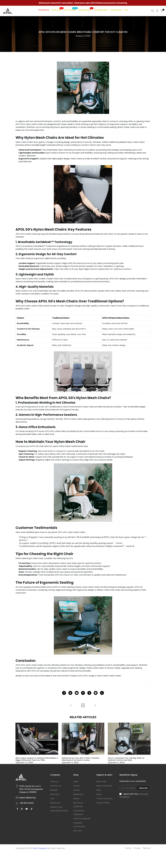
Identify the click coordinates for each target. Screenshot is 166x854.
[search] (152, 11)
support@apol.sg (27, 797)
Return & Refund (104, 785)
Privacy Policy (102, 802)
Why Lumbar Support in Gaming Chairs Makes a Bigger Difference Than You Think (37, 759)
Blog (98, 790)
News (98, 794)
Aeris (75, 781)
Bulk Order (101, 781)
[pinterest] (83, 693)
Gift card (77, 830)
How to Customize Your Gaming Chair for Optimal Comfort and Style (126, 759)
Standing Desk (101, 10)
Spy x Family (70, 9)
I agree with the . (133, 795)
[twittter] (70, 693)
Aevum (76, 785)
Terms (128, 848)
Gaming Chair (85, 9)
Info (126, 10)
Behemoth (78, 794)
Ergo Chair (57, 9)
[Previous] (18, 743)
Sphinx (76, 798)
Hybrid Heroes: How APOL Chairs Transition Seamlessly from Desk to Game (80, 759)
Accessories (116, 10)
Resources (55, 802)
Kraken (76, 790)
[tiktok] (17, 808)
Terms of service (104, 798)
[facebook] (64, 693)
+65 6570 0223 (27, 803)
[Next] (148, 743)
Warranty (54, 794)
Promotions (43, 10)
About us (54, 781)
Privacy (137, 848)
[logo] (31, 778)
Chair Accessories (81, 818)
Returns (146, 848)
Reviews (54, 790)
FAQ (52, 798)
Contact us (55, 785)
